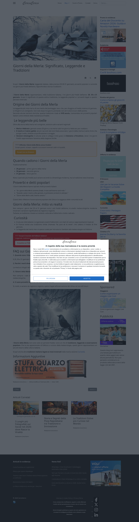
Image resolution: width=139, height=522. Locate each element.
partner (47, 249)
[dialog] (69, 261)
